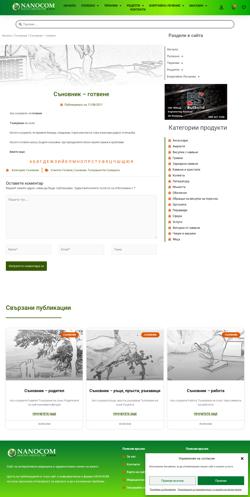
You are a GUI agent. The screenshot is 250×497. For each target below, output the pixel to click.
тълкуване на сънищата (104, 170)
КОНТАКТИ (138, 9)
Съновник (20, 35)
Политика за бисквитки (163, 489)
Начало (7, 35)
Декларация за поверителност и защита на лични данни (210, 489)
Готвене (67, 170)
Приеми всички (172, 481)
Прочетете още (44, 414)
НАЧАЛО (70, 5)
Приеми (221, 481)
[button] (242, 458)
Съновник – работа (205, 390)
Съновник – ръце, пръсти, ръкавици (124, 390)
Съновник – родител (44, 390)
